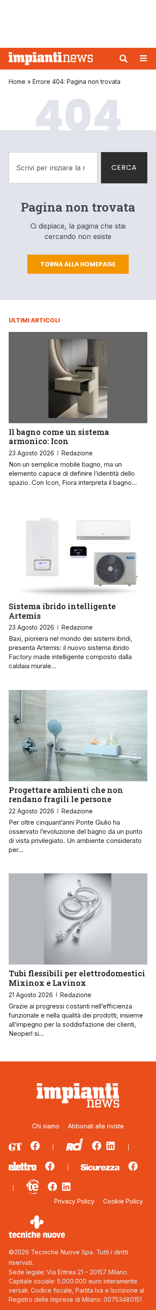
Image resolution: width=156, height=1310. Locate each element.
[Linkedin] (110, 1146)
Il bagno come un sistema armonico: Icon (59, 437)
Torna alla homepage (78, 264)
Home (17, 81)
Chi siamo (45, 1126)
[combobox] (53, 167)
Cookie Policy (123, 1201)
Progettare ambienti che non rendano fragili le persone (66, 795)
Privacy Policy (74, 1201)
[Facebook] (35, 1146)
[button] (123, 58)
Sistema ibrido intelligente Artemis (62, 611)
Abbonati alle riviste (96, 1126)
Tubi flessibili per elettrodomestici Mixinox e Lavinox (77, 978)
